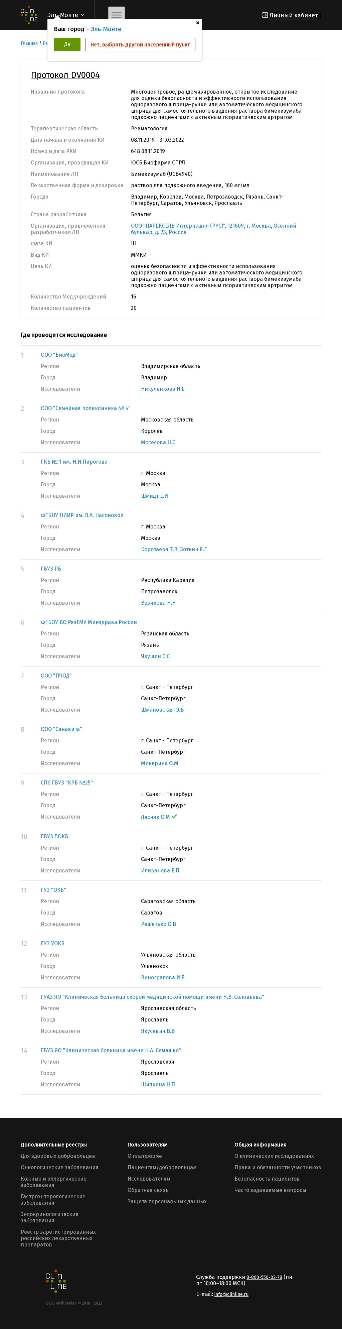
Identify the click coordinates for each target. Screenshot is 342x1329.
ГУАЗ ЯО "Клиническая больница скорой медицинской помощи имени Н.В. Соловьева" (152, 997)
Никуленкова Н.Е (163, 389)
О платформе (145, 1156)
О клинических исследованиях (274, 1156)
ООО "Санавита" (61, 729)
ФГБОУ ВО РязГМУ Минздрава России (89, 622)
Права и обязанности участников (277, 1167)
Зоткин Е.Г (193, 549)
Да (67, 44)
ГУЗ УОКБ (52, 943)
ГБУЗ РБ (51, 569)
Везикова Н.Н (158, 603)
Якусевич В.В (158, 1031)
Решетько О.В (158, 924)
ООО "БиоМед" (59, 355)
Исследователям (149, 1179)
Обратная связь (148, 1190)
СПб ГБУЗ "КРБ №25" (67, 782)
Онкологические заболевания (60, 1167)
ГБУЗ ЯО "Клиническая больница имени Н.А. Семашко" (111, 1050)
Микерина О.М (159, 763)
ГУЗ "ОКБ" (53, 890)
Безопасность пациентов (267, 1179)
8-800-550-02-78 (264, 1277)
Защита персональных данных (167, 1201)
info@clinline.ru (231, 1294)
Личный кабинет (294, 15)
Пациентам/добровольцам (162, 1167)
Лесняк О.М (155, 817)
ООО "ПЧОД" (56, 676)
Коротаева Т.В (159, 549)
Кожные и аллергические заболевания (54, 1182)
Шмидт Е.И (154, 496)
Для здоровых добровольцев (58, 1156)
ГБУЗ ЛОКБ (54, 836)
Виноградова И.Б (163, 977)
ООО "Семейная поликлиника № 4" (86, 408)
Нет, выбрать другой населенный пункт (140, 44)
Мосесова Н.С (158, 442)
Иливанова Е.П (160, 870)
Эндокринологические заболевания (49, 1217)
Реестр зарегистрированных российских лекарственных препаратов (58, 1238)
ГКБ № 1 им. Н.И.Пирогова (74, 462)
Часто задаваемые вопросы (270, 1190)
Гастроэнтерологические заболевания (53, 1199)
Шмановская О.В (162, 710)
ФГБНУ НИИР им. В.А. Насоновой (82, 515)
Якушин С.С (155, 656)
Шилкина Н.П (158, 1084)
